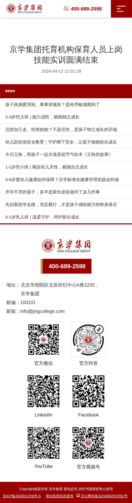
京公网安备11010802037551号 (104, 496)
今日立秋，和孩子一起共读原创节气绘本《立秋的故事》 (59, 154)
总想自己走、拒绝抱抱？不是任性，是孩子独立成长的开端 (61, 129)
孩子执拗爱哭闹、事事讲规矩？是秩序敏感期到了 (52, 104)
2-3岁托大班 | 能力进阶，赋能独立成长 (42, 117)
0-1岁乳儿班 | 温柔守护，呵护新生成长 (42, 217)
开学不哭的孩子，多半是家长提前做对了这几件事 (52, 192)
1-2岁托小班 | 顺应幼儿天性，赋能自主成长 (46, 167)
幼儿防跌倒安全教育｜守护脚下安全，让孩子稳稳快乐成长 (61, 142)
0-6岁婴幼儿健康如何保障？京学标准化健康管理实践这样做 (62, 179)
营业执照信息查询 (59, 496)
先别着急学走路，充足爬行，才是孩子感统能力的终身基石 (61, 204)
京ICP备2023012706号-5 (22, 496)
